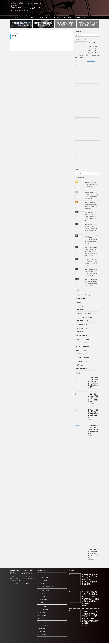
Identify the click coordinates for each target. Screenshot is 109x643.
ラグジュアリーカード (42, 17)
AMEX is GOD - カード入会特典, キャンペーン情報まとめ (22, 571)
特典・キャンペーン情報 (54, 17)
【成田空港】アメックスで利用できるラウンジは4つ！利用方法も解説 (91, 184)
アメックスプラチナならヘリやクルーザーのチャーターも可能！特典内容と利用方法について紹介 (91, 282)
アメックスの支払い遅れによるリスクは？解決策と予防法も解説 (93, 413)
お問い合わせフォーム (80, 17)
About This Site (91, 61)
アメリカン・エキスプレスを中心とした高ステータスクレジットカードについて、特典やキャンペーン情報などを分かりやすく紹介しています (22, 578)
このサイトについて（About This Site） (22, 583)
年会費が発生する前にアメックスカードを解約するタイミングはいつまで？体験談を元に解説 (90, 579)
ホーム (16, 17)
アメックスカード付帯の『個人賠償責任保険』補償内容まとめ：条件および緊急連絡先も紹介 (91, 205)
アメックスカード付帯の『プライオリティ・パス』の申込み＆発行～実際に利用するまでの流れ (91, 262)
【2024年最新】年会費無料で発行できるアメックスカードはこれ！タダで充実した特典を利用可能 (91, 272)
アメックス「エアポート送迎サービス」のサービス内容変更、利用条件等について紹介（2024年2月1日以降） (91, 216)
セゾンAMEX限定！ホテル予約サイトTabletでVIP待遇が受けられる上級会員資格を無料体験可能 (91, 195)
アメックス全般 (29, 17)
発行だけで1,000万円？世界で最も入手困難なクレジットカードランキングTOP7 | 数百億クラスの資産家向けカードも (91, 239)
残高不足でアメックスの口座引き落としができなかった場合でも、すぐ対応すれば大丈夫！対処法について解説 (91, 228)
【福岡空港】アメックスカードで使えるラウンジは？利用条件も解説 (93, 429)
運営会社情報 (67, 17)
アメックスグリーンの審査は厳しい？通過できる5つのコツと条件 (93, 553)
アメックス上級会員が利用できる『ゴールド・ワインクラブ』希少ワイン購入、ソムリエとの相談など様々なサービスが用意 (91, 251)
